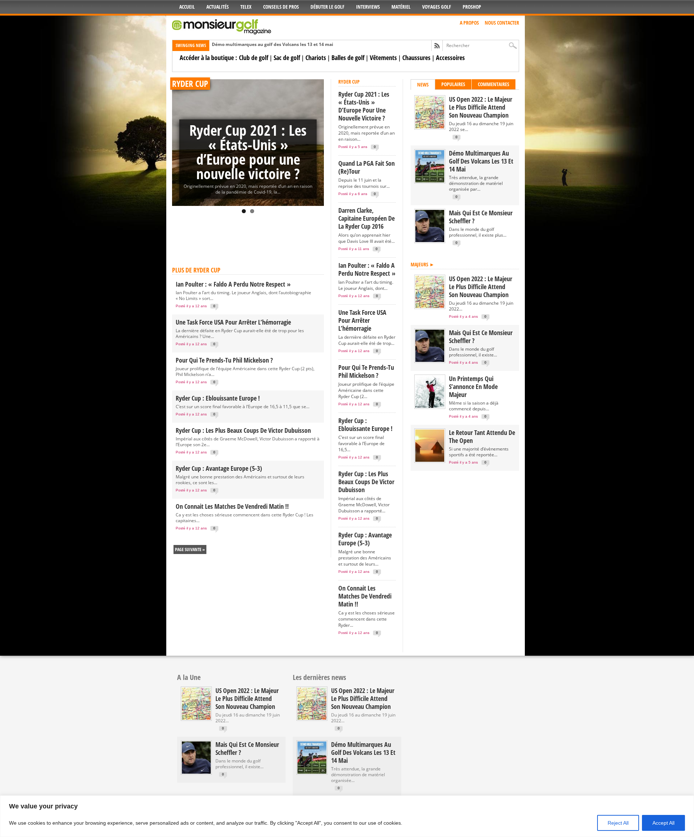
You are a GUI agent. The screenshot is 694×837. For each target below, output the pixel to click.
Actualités (217, 6)
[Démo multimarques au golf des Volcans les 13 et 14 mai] (429, 181)
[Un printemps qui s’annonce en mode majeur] (429, 406)
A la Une (189, 677)
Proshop (472, 6)
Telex (246, 6)
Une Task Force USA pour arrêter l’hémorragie (233, 322)
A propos (469, 22)
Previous (179, 137)
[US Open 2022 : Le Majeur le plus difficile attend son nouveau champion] (429, 127)
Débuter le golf (327, 6)
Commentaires (493, 84)
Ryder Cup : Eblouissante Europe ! (218, 398)
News (423, 84)
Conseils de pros (281, 6)
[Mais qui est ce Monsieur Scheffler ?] (429, 240)
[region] (347, 816)
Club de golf (253, 57)
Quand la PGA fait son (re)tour (248, 166)
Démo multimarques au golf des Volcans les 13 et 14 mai (272, 44)
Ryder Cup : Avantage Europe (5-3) (219, 468)
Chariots (315, 57)
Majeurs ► (422, 264)
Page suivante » (190, 549)
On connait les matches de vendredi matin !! (232, 506)
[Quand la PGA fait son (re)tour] (248, 139)
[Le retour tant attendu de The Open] (429, 460)
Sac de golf (287, 57)
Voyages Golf (436, 6)
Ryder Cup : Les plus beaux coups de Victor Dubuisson (243, 430)
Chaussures (416, 57)
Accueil (187, 6)
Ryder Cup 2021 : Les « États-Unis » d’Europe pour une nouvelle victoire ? (363, 106)
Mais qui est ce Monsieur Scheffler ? (481, 217)
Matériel (401, 6)
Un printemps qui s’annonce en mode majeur (473, 386)
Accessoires (450, 57)
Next (316, 137)
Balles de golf (347, 57)
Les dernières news (319, 677)
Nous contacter (502, 22)
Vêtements (383, 57)
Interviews (368, 6)
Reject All (618, 823)
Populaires (453, 84)
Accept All (663, 823)
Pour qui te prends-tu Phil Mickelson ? (224, 360)
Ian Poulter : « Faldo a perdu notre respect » (233, 284)
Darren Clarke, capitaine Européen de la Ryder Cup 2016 (366, 218)
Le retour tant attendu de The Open (482, 436)
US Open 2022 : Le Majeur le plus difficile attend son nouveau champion (480, 107)
